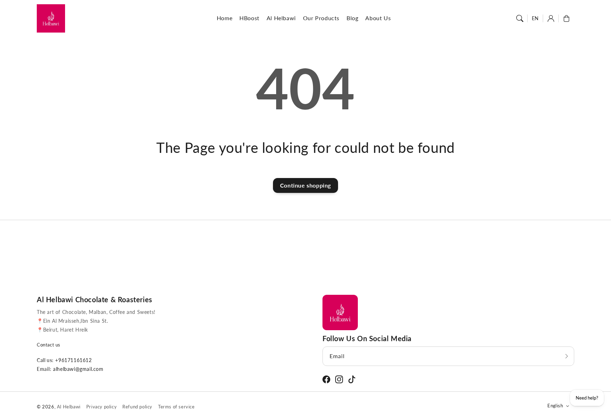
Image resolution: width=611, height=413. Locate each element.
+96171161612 (73, 360)
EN (535, 18)
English (555, 405)
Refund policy (137, 406)
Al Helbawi (69, 406)
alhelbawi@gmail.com (78, 369)
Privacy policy (101, 406)
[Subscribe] (566, 356)
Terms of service (176, 406)
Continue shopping (305, 185)
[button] (520, 18)
